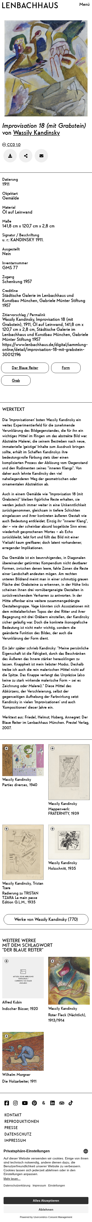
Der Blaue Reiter (25, 367)
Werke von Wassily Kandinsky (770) (46, 919)
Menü (84, 4)
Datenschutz (17, 1134)
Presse (11, 1128)
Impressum (15, 1140)
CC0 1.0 (13, 144)
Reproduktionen (21, 1121)
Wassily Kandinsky (36, 132)
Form (66, 367)
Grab (16, 380)
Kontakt (13, 1115)
